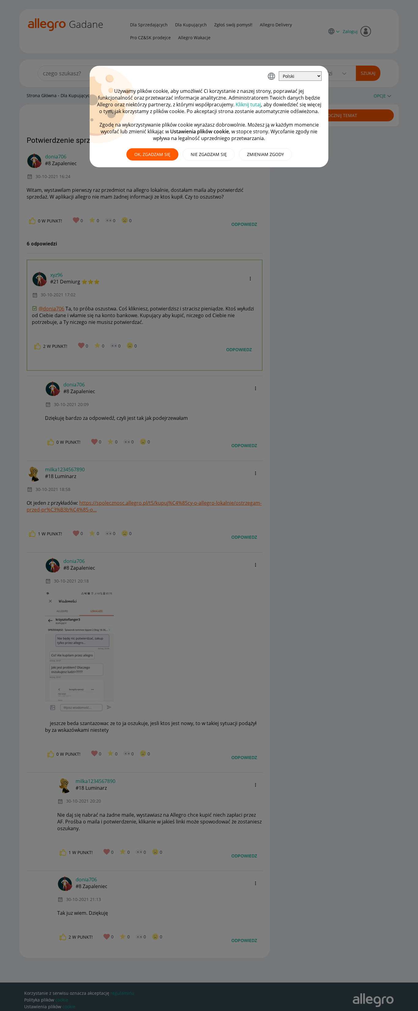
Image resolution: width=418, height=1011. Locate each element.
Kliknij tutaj (248, 104)
